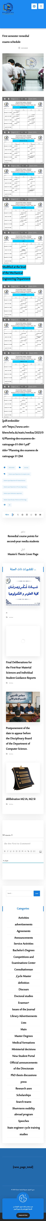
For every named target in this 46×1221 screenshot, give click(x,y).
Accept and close (23, 1215)
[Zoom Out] (22, 99)
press (24, 1082)
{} (31, 851)
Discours (24, 989)
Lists (23, 1023)
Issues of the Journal (23, 1009)
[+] (34, 851)
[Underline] (10, 851)
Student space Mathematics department (13, 493)
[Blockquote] (22, 851)
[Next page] (9, 99)
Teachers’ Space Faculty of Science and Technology (15, 500)
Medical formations (23, 1043)
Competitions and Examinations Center (23, 960)
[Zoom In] (26, 99)
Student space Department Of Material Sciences (14, 481)
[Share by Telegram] (35, 514)
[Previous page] (5, 99)
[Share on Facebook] (13, 514)
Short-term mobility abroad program (23, 1111)
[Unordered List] (19, 851)
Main (24, 1029)
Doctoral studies (23, 996)
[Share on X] (18, 514)
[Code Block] (25, 851)
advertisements (23, 924)
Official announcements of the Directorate (23, 1066)
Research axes (24, 1088)
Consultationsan (23, 969)
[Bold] (4, 851)
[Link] (28, 851)
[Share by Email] (40, 514)
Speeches (23, 1121)
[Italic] (7, 851)
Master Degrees (24, 1036)
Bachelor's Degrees (23, 950)
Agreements (23, 931)
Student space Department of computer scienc (19, 474)
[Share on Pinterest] (22, 514)
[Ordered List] (16, 851)
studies (24, 1134)
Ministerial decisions (24, 1049)
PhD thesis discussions (24, 1075)
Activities (26, 468)
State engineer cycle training (23, 1128)
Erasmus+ (23, 1003)
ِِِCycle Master (23, 976)
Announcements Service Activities (23, 941)
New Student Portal (23, 1056)
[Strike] (13, 851)
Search (36, 893)
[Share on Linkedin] (26, 514)
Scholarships (23, 1095)
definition (23, 983)
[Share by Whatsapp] (31, 514)
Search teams (23, 1102)
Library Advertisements (23, 1016)
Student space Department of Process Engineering (15, 487)
